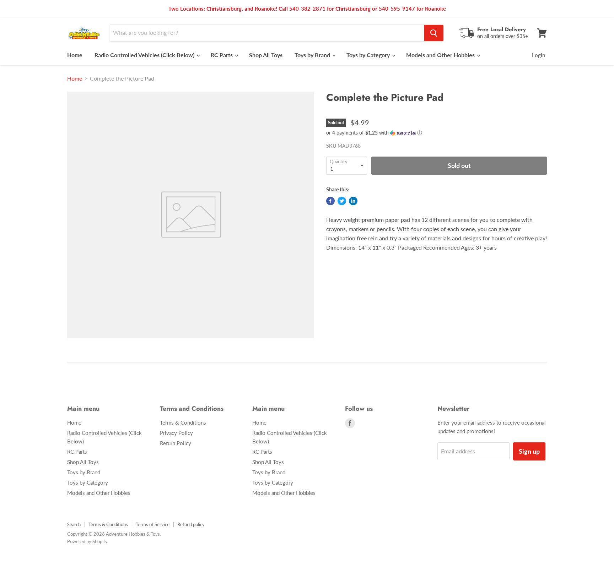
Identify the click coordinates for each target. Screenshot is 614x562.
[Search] (433, 33)
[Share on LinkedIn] (353, 201)
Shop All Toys (265, 54)
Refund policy (191, 524)
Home (74, 54)
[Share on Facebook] (330, 201)
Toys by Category (368, 54)
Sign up (529, 451)
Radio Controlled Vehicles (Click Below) (145, 54)
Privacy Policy (176, 433)
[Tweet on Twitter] (342, 201)
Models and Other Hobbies (441, 54)
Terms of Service (152, 524)
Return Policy (175, 443)
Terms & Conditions (183, 422)
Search (74, 524)
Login (538, 55)
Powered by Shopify (87, 541)
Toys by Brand (313, 54)
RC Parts (222, 54)
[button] (436, 133)
